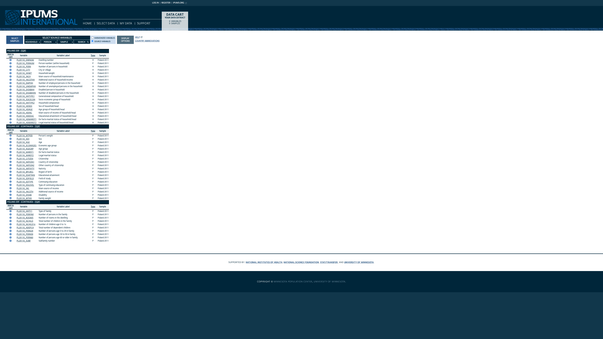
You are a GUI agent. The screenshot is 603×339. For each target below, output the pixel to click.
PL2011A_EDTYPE (25, 181)
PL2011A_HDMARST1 (26, 119)
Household (31, 42)
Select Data (106, 23)
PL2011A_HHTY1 (24, 211)
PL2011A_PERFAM (25, 214)
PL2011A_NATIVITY (25, 168)
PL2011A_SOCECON (26, 99)
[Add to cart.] (10, 60)
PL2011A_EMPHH (25, 83)
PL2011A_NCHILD (25, 221)
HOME (87, 23)
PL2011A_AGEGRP (25, 149)
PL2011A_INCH (24, 76)
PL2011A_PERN (24, 66)
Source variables (102, 41)
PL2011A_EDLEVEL (25, 185)
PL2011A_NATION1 (25, 162)
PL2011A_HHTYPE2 (26, 103)
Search (81, 42)
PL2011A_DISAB (24, 195)
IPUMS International (11, 7)
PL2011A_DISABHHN (26, 93)
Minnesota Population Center (293, 281)
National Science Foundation (301, 262)
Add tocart (11, 55)
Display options (125, 40)
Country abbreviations (147, 41)
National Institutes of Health (264, 262)
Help (137, 37)
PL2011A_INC (23, 188)
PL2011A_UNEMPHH (26, 86)
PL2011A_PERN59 (25, 234)
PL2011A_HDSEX (24, 106)
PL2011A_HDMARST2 (26, 122)
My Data (126, 23)
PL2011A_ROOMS (25, 217)
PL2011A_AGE (23, 142)
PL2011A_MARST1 (25, 152)
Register (165, 2)
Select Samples (14, 40)
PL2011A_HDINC (24, 112)
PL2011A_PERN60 (25, 237)
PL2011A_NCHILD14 (26, 224)
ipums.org (178, 2)
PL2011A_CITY (23, 70)
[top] (23, 50)
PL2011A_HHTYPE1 (26, 96)
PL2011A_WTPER (25, 135)
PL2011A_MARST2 (25, 155)
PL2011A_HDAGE (25, 109)
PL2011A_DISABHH (25, 89)
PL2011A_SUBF (24, 240)
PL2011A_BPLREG (25, 172)
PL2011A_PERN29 (25, 231)
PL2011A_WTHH (24, 198)
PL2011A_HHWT (24, 73)
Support (143, 23)
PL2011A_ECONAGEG (26, 145)
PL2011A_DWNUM (25, 60)
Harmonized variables (104, 38)
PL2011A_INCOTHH (26, 79)
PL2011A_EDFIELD (25, 178)
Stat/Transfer (329, 262)
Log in (155, 2)
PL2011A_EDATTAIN (26, 175)
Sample (64, 42)
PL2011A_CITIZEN (25, 158)
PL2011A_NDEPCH (25, 227)
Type (93, 55)
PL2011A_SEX (23, 139)
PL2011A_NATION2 (25, 165)
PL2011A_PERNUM (25, 63)
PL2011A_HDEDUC (25, 116)
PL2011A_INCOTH (25, 191)
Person (48, 42)
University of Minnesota (359, 262)
